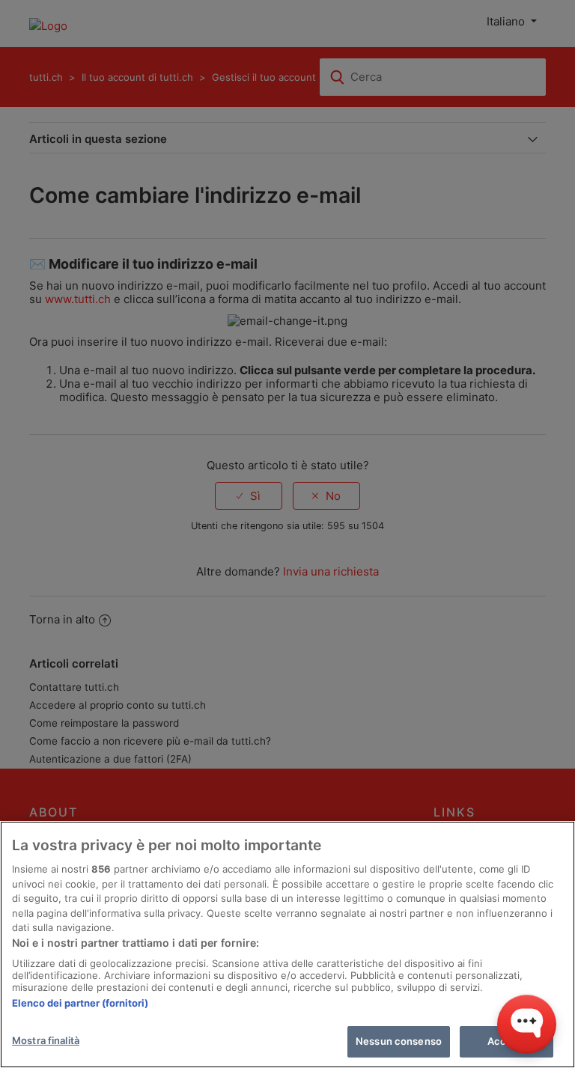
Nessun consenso (399, 1041)
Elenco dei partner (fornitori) (80, 1003)
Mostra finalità (45, 1040)
